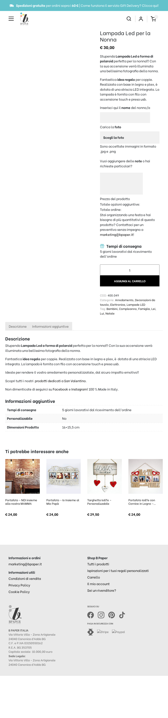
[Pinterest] (113, 614)
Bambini (112, 308)
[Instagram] (103, 614)
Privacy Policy (19, 584)
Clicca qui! (150, 5)
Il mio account (98, 583)
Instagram (79, 389)
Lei (153, 308)
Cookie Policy (19, 591)
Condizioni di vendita (25, 578)
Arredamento (124, 300)
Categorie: (107, 300)
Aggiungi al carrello (129, 281)
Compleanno (128, 308)
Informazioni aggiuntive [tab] (50, 326)
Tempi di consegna (123, 246)
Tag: (103, 308)
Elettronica (117, 304)
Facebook (61, 389)
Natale (110, 313)
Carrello (93, 577)
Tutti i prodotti (98, 563)
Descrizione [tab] (18, 326)
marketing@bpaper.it (116, 234)
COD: (103, 295)
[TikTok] (122, 614)
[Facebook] (92, 614)
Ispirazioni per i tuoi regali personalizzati (118, 570)
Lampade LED (136, 304)
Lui (102, 313)
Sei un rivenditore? (101, 590)
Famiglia (144, 308)
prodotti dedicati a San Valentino (60, 380)
